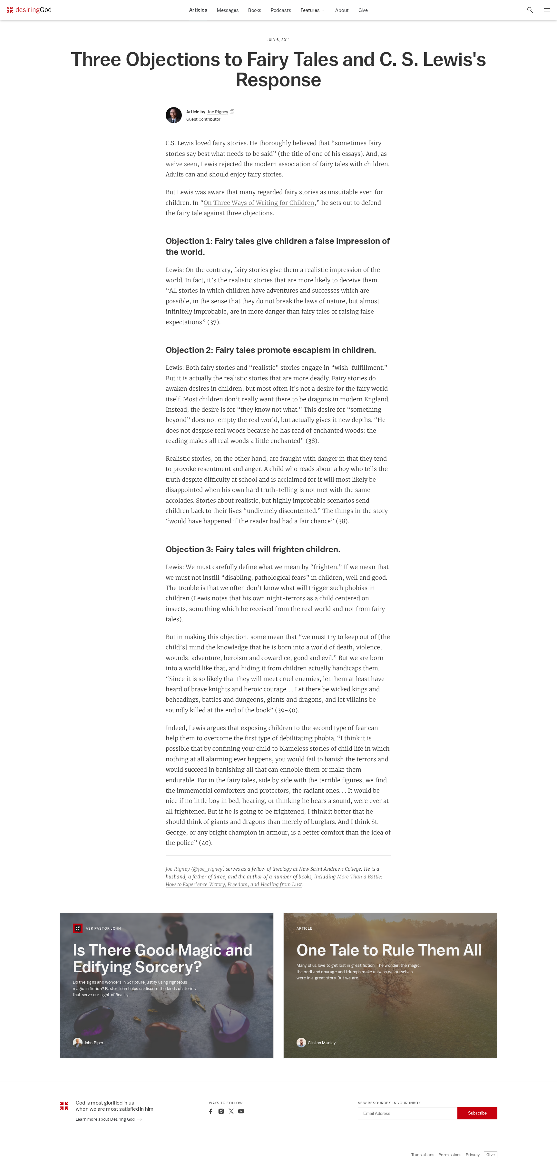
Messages (228, 10)
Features (310, 10)
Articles (198, 10)
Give (363, 10)
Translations (422, 1154)
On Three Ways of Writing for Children (259, 202)
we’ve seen (181, 164)
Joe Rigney (178, 869)
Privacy (473, 1154)
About (342, 10)
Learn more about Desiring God (106, 1119)
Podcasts (281, 10)
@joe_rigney (207, 869)
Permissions (449, 1154)
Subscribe (477, 1113)
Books (254, 10)
